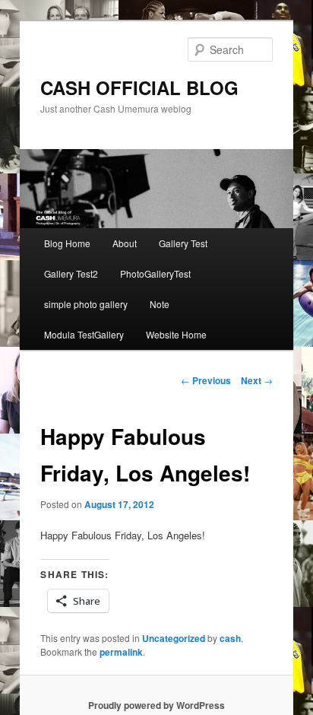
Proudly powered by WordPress (156, 705)
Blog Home (67, 243)
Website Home (176, 334)
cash (230, 638)
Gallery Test (183, 243)
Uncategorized (173, 638)
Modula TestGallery (84, 334)
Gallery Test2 (71, 273)
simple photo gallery (86, 303)
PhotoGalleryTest (155, 273)
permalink (121, 652)
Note (159, 303)
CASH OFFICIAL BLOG (139, 87)
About (124, 243)
